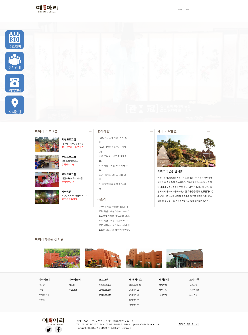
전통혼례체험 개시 (70, 161)
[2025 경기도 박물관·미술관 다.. (114, 206)
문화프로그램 (69, 157)
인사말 (42, 285)
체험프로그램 (69, 139)
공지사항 (193, 285)
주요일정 (73, 290)
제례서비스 (134, 305)
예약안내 (160, 18)
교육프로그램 (69, 174)
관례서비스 (134, 290)
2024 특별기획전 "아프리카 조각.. (115, 211)
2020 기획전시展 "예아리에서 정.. (115, 225)
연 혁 (41, 290)
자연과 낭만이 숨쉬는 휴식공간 (75, 196)
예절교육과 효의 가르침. (73, 178)
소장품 (42, 300)
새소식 (72, 285)
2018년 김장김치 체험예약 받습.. (114, 230)
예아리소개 (48, 18)
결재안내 (163, 295)
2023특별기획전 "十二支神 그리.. (114, 216)
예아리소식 (76, 18)
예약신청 (163, 290)
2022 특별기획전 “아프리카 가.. (114, 220)
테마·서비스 (133, 18)
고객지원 (188, 18)
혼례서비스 (134, 295)
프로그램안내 (106, 18)
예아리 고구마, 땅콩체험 (73, 144)
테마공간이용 (135, 285)
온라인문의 (194, 290)
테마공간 (66, 192)
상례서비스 (134, 300)
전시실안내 (44, 295)
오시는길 (193, 295)
